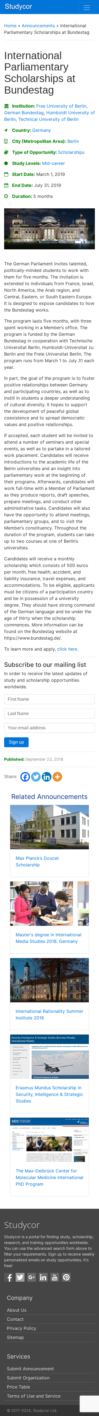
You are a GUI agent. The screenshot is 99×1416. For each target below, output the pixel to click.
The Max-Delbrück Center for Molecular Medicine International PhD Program (49, 1177)
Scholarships (71, 152)
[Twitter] (36, 777)
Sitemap (15, 1337)
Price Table (18, 1387)
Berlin (73, 141)
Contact (15, 1319)
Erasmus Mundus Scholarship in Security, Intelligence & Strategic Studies (49, 1094)
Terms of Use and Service (34, 1396)
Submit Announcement (30, 1368)
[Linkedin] (46, 777)
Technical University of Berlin (48, 119)
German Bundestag (24, 112)
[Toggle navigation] (87, 7)
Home (10, 25)
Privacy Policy (21, 1328)
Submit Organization (28, 1377)
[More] (57, 777)
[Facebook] (25, 777)
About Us (16, 1310)
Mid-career (53, 163)
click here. (67, 649)
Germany (41, 130)
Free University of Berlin (61, 106)
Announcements (38, 25)
